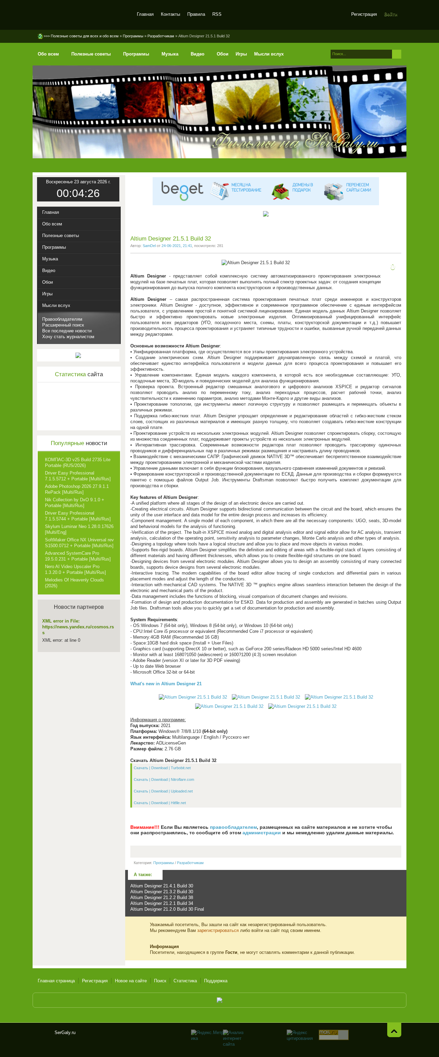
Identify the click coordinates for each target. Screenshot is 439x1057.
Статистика (185, 980)
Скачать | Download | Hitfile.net (160, 803)
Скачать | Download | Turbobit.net (162, 768)
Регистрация (364, 14)
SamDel (149, 246)
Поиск (160, 980)
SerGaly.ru (43, 1035)
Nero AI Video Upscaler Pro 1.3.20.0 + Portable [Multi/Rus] (75, 569)
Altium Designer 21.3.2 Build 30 (161, 891)
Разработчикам (190, 863)
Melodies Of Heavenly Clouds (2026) (74, 582)
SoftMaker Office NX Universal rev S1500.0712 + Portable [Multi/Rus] (79, 542)
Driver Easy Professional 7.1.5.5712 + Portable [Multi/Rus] (78, 475)
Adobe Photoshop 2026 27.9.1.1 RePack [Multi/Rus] (77, 489)
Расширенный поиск (63, 325)
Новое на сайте (131, 980)
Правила (196, 14)
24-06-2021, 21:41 (177, 246)
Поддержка (215, 980)
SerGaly (83, 15)
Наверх (394, 1029)
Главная (145, 14)
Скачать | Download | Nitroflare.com (164, 779)
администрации (261, 832)
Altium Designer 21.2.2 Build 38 (161, 897)
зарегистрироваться (218, 930)
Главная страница (56, 980)
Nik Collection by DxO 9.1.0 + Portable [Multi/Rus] (74, 502)
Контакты (170, 14)
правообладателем (233, 827)
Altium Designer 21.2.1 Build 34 (161, 903)
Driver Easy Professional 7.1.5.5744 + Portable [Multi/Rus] (78, 516)
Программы (163, 863)
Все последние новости (67, 330)
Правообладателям (62, 319)
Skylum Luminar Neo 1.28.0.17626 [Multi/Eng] (79, 529)
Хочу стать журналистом (68, 336)
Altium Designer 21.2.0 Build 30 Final (167, 909)
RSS (217, 14)
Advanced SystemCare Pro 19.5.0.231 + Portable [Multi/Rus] (78, 556)
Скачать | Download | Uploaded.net (163, 791)
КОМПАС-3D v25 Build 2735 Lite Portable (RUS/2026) (77, 462)
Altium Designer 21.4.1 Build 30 (161, 885)
